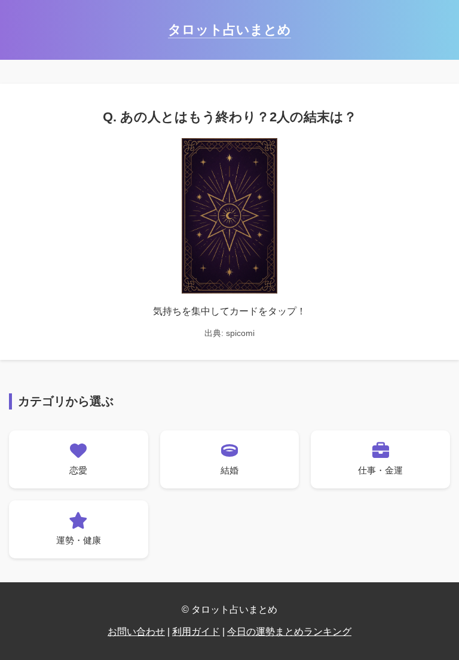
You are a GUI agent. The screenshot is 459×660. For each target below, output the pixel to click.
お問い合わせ (136, 632)
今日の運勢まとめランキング (289, 632)
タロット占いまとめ (229, 29)
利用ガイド (196, 632)
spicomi (240, 333)
